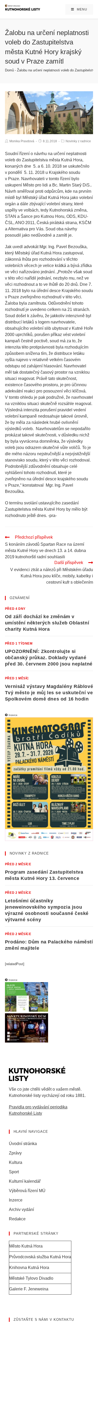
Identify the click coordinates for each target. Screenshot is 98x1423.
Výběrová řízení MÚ (27, 1190)
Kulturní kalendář (25, 1181)
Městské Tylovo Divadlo (31, 1278)
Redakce (17, 1219)
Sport (14, 1172)
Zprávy (15, 1153)
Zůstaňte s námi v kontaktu (44, 1320)
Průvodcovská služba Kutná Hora (40, 1257)
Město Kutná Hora (26, 1246)
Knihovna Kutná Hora (29, 1267)
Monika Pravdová (21, 141)
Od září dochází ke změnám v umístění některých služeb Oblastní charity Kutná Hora (47, 623)
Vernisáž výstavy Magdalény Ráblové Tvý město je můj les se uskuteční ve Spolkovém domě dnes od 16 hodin (49, 693)
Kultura (15, 1162)
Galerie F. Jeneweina (28, 1289)
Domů (9, 70)
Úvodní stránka (23, 1143)
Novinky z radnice (78, 141)
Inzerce (15, 1200)
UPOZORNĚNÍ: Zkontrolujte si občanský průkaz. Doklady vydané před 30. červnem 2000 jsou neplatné (49, 658)
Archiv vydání (21, 1209)
